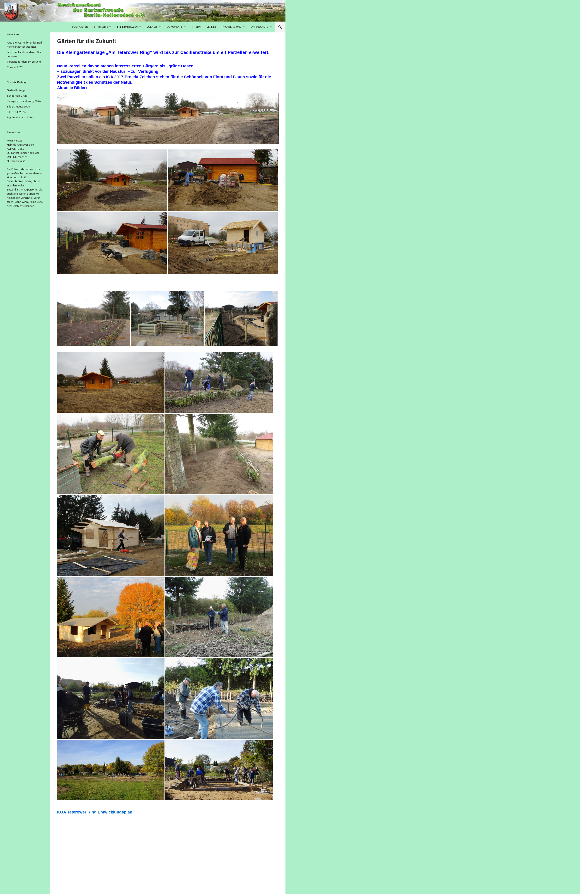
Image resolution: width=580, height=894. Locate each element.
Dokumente (174, 27)
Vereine (211, 27)
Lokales (152, 27)
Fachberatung (232, 27)
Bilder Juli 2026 (16, 112)
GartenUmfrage (16, 90)
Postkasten (80, 27)
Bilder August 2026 (18, 106)
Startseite (101, 27)
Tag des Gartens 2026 (20, 117)
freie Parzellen (127, 27)
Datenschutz (259, 27)
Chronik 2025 (15, 67)
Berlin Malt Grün (17, 95)
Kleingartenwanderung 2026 (24, 101)
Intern (196, 27)
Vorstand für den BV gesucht (24, 61)
